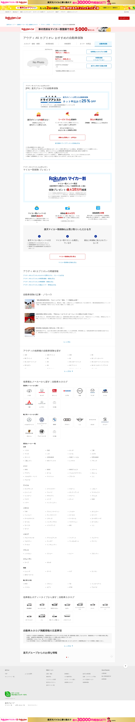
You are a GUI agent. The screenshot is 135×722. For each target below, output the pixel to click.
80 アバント (28, 358)
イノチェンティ (52, 544)
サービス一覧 (8, 705)
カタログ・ (32, 44)
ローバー (94, 515)
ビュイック (28, 492)
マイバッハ (50, 476)
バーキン (27, 587)
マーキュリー (96, 492)
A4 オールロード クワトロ (100, 365)
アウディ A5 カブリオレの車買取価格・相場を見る (39, 278)
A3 (48, 362)
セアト (49, 587)
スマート (94, 469)
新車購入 (67, 673)
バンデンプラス (52, 522)
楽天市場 (126, 12)
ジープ (49, 499)
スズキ (94, 454)
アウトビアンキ (52, 537)
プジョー (49, 553)
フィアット (72, 537)
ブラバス (72, 476)
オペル (49, 473)
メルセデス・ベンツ (31, 476)
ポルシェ (94, 473)
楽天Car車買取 (87, 673)
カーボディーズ (96, 518)
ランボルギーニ (74, 541)
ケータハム (72, 518)
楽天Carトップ (11, 24)
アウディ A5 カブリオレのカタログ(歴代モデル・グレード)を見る (43, 275)
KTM (70, 587)
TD (70, 584)
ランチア (49, 541)
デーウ (49, 571)
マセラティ (28, 541)
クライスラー (51, 489)
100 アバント (51, 355)
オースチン (95, 522)
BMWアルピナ (73, 469)
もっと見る (66, 342)
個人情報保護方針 (106, 676)
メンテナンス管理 (51, 679)
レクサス (72, 460)
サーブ (27, 562)
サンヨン (94, 571)
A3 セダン (28, 365)
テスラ (27, 499)
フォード (49, 492)
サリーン (72, 495)
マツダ (27, 454)
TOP (6, 673)
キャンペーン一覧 (9, 676)
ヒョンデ (27, 571)
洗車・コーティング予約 (89, 676)
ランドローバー (52, 515)
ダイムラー (95, 511)
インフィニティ (52, 502)
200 (70, 355)
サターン (72, 489)
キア (70, 571)
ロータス (72, 515)
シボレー (94, 489)
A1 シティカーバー (97, 358)
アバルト (27, 544)
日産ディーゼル (74, 457)
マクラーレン (73, 522)
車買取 (50, 44)
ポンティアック (74, 492)
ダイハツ (27, 457)
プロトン (49, 584)
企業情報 (104, 673)
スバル (71, 454)
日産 (48, 450)
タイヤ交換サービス (88, 679)
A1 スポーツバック (30, 362)
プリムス (94, 495)
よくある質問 (28, 673)
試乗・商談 (49, 673)
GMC (93, 499)
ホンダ (71, 450)
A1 (70, 358)
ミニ (93, 476)
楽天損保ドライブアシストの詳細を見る (67, 143)
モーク (27, 529)
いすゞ (49, 454)
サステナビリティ (32, 705)
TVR (26, 511)
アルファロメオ (29, 537)
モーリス (27, 525)
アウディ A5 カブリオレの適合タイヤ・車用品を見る (39, 285)
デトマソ (94, 541)
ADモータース (29, 575)
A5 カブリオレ (57, 24)
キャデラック (29, 489)
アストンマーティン (53, 511)
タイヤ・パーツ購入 (70, 679)
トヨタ (27, 450)
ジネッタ (49, 518)
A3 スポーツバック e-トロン (100, 362)
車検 (67, 44)
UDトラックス (51, 460)
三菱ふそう (28, 460)
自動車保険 (86, 682)
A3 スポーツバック (75, 362)
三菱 (93, 450)
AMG (26, 469)
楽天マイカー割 (50, 685)
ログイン (125, 18)
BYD (26, 584)
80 (92, 355)
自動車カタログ (69, 682)
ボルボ (49, 562)
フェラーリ (95, 537)
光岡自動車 (50, 457)
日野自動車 (95, 457)
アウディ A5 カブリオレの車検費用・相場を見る (38, 281)
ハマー (27, 502)
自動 (103, 44)
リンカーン (28, 495)
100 (26, 355)
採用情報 (104, 679)
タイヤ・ (85, 44)
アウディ (27, 473)
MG (70, 525)
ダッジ (71, 499)
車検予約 (48, 676)
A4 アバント (73, 365)
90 (48, 358)
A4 (48, 365)
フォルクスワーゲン (75, 473)
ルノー (71, 553)
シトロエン (28, 553)
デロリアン (50, 495)
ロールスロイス (29, 518)
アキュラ (94, 460)
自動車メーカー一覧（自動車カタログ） (27, 24)
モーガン (27, 522)
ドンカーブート (96, 584)
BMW (48, 469)
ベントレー (28, 515)
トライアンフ (51, 525)
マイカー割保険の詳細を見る (67, 262)
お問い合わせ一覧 (20, 705)
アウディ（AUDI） (46, 24)
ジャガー (72, 511)
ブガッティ (95, 553)
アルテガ (27, 480)
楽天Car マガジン (51, 682)
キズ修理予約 (68, 676)
